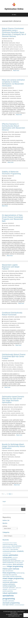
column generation (14, 549)
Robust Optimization (8, 136)
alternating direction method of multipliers (10, 542)
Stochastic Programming (15, 45)
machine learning (20, 573)
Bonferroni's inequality (7, 233)
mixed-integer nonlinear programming (12, 576)
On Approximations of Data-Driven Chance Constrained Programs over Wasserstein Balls (12, 218)
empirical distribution (7, 371)
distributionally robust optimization (11, 142)
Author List (6, 520)
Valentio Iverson (7, 90)
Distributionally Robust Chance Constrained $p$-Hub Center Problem (13, 356)
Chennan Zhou (7, 134)
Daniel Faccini (5, 454)
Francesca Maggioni (18, 453)
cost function (6, 413)
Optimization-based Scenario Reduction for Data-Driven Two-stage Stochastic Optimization (13, 399)
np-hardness (11, 96)
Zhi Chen (5, 225)
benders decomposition (7, 546)
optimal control (18, 587)
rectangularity (12, 325)
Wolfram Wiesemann (15, 275)
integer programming (15, 566)
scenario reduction (16, 413)
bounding (5, 461)
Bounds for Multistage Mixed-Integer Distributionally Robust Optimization (13, 446)
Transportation (18, 365)
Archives (5, 526)
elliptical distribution (18, 369)
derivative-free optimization (9, 559)
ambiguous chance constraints (11, 231)
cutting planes (7, 557)
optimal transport (14, 49)
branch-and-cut (15, 547)
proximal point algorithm (12, 589)
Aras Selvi (6, 273)
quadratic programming (8, 591)
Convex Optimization (8, 92)
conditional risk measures (10, 323)
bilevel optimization (16, 546)
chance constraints (6, 549)
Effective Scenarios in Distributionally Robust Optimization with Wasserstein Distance (13, 127)
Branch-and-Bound (7, 547)
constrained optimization (7, 553)
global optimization (18, 564)
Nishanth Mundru (18, 407)
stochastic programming (11, 603)
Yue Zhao (5, 363)
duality (22, 560)
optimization (5, 589)
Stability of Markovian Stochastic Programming (11, 173)
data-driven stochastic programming (13, 140)
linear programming (9, 573)
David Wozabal (7, 178)
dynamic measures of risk (15, 461)
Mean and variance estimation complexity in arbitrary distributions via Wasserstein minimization (13, 83)
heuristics (4, 566)
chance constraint (8, 47)
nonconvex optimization (10, 582)
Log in (4, 501)
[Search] (23, 509)
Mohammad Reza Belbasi (16, 273)
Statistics (17, 92)
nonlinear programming (9, 586)
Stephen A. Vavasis (17, 90)
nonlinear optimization (9, 584)
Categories (6, 532)
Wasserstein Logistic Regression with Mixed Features (10, 267)
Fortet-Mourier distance (9, 182)
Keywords (6, 540)
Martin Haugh (5, 275)
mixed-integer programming (13, 578)
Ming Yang (12, 454)
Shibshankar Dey (7, 41)
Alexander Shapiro (8, 319)
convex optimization (10, 555)
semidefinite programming (9, 597)
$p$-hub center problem (9, 367)
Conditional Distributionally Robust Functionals (12, 314)
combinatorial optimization (9, 551)
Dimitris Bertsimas (8, 407)
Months (5, 523)
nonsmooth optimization (9, 587)
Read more (16, 70)
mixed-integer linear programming (10, 574)
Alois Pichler (17, 319)
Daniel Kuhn (12, 225)
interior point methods (11, 569)
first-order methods (18, 562)
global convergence (7, 564)
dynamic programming (8, 562)
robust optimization (10, 593)
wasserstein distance (19, 51)
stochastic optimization (8, 600)
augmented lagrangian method (10, 544)
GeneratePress (14, 613)
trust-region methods (8, 604)
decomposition (15, 557)
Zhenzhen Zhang (18, 363)
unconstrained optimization (19, 604)
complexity (6, 94)
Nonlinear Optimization (9, 43)
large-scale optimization (8, 570)
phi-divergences (13, 464)
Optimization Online (14, 9)
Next (10, 494)
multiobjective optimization (8, 580)
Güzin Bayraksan (16, 134)
